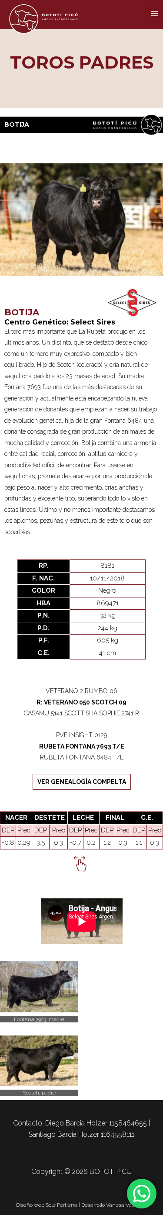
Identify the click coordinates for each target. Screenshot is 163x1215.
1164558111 (117, 1134)
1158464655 (128, 1123)
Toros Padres (81, 62)
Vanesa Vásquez (126, 1205)
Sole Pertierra (61, 1205)
